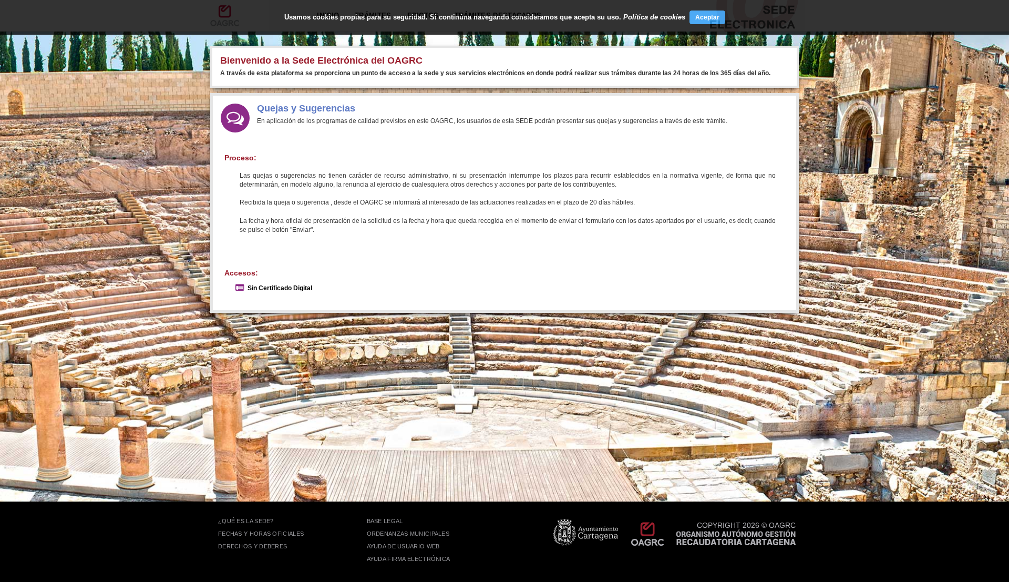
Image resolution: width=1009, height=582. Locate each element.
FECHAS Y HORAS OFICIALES (261, 533)
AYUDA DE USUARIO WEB (403, 546)
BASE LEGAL (385, 521)
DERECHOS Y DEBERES (252, 546)
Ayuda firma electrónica (408, 559)
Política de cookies (654, 17)
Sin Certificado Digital (280, 288)
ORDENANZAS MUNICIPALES (408, 533)
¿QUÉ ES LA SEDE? (246, 521)
